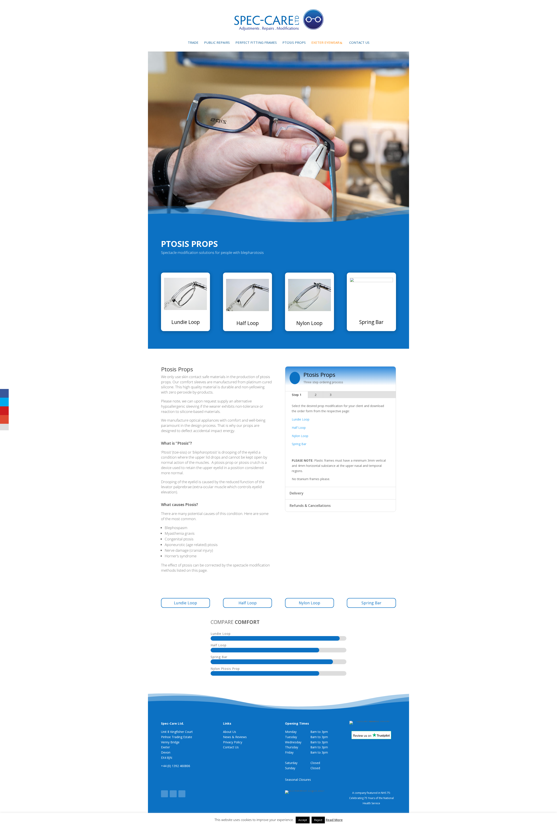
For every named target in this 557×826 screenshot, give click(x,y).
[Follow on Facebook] (164, 793)
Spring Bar (371, 321)
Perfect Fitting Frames (256, 43)
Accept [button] (302, 820)
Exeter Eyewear (325, 43)
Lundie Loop (185, 321)
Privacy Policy (232, 742)
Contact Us (359, 43)
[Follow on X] (173, 793)
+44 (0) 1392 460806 (175, 766)
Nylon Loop (309, 323)
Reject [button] (318, 820)
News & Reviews (235, 737)
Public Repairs (217, 43)
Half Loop (248, 323)
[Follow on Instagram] (181, 793)
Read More (334, 820)
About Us (229, 732)
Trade (193, 43)
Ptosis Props (294, 43)
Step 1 (296, 395)
